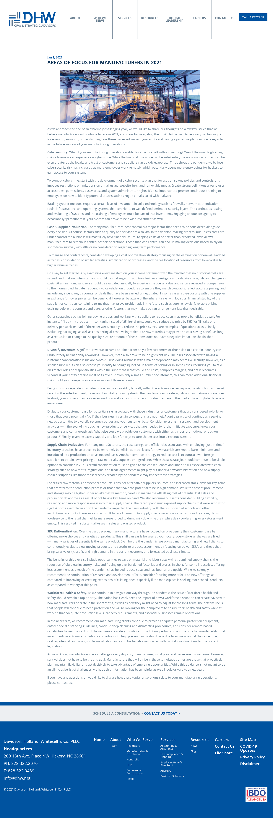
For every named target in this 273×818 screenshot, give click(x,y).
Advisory (165, 771)
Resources (149, 18)
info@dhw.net (17, 778)
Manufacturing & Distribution (137, 752)
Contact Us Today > (162, 713)
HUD (129, 765)
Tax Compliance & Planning (171, 755)
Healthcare (133, 745)
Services (124, 18)
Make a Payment (253, 17)
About (75, 18)
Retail (130, 778)
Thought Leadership (174, 19)
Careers (199, 18)
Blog (193, 751)
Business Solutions (172, 776)
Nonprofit (133, 759)
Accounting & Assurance (168, 747)
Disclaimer (250, 763)
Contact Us (224, 18)
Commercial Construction (135, 772)
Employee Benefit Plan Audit (171, 764)
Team (113, 745)
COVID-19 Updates (248, 748)
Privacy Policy (252, 757)
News (194, 745)
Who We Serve (100, 19)
